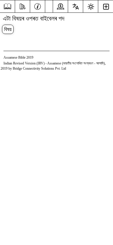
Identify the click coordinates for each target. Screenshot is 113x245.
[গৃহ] (7, 6)
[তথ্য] (37, 6)
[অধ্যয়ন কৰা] (22, 6)
